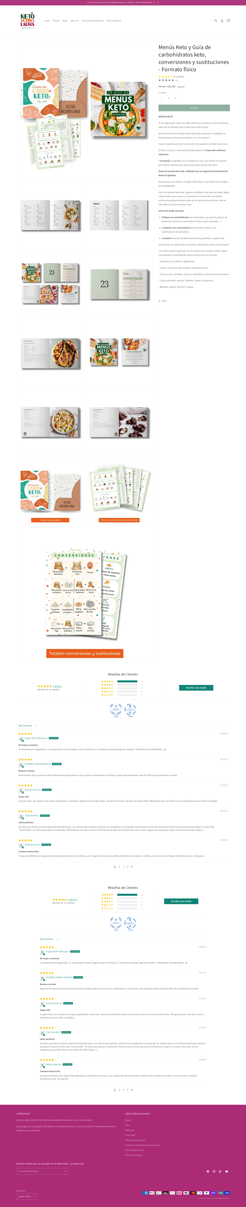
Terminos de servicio (134, 1150)
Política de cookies (133, 1155)
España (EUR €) (24, 1196)
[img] (26, 733)
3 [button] (123, 866)
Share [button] (164, 300)
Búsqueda (129, 1130)
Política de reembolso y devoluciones (142, 1145)
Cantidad (162, 92)
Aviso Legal (130, 1135)
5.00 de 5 (57, 686)
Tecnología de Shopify (222, 1198)
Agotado (194, 107)
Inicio (127, 1125)
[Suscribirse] (64, 1171)
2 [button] (119, 866)
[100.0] (116, 709)
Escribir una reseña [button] (196, 687)
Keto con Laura (209, 1198)
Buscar (128, 1120)
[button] (216, 20)
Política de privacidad (135, 1140)
